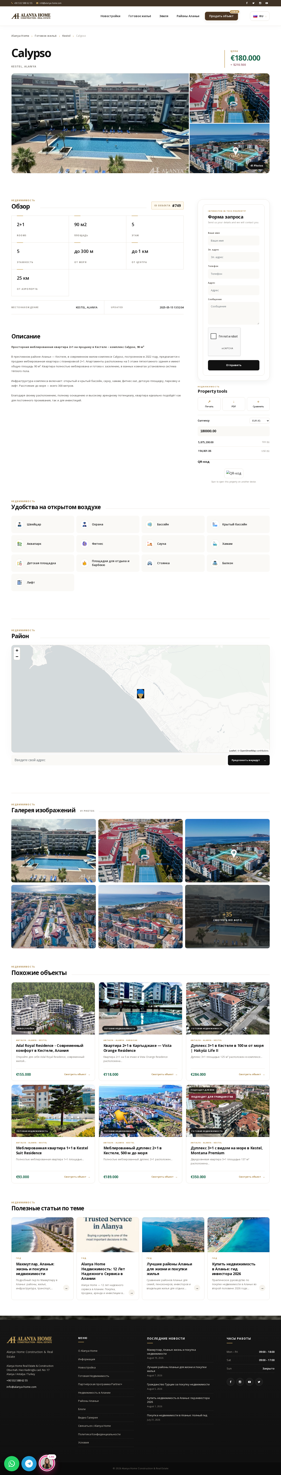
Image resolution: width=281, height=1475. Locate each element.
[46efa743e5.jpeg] (140, 916)
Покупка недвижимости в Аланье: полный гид (177, 1415)
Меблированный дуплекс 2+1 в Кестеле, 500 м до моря (132, 1150)
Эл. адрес (213, 249)
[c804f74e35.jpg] (227, 850)
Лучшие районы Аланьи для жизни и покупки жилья (169, 1268)
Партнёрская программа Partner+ (100, 1384)
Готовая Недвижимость (93, 1376)
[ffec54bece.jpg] (53, 850)
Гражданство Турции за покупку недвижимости (178, 1384)
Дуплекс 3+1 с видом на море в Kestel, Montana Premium (226, 1150)
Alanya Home (20, 36)
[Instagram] (260, 3)
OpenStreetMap (248, 750)
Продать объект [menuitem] (223, 15)
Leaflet (232, 750)
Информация (86, 1359)
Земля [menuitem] (163, 16)
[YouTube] (267, 3)
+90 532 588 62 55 (17, 1380)
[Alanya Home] (29, 1340)
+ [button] (17, 650)
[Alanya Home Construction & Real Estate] (30, 16)
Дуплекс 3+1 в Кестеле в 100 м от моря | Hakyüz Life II (227, 1048)
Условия (83, 1442)
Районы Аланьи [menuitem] (188, 16)
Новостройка (87, 1367)
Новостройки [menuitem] (110, 16)
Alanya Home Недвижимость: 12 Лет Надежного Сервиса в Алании (103, 1271)
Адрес (211, 283)
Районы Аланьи (88, 1401)
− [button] (17, 656)
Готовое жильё (46, 36)
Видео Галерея (88, 1417)
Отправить (234, 365)
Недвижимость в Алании (94, 1392)
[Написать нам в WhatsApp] (11, 1463)
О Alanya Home (88, 1351)
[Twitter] (253, 3)
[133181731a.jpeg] (53, 916)
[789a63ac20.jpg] (140, 850)
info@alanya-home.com (21, 1387)
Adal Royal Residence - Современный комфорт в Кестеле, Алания (49, 1048)
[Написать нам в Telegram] (29, 1463)
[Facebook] (247, 3)
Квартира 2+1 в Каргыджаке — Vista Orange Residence (137, 1048)
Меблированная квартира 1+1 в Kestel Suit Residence (52, 1150)
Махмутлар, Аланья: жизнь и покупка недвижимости (35, 1268)
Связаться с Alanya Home (94, 1426)
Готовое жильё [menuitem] (140, 16)
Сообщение (215, 299)
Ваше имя (214, 233)
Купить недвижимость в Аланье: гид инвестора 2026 (233, 1268)
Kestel (66, 36)
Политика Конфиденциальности (99, 1434)
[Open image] (100, 123)
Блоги (82, 1409)
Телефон (213, 266)
